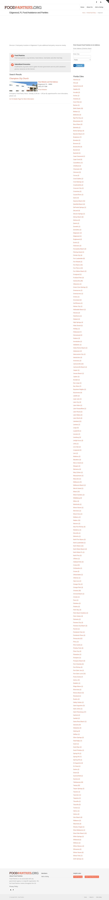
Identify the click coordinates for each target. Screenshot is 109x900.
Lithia (76, 443)
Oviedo (76, 597)
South (76, 744)
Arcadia (76, 92)
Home (82, 7)
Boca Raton (77, 124)
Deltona (76, 220)
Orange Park (78, 587)
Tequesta (77, 798)
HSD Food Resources (91, 877)
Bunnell (76, 150)
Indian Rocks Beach (80, 348)
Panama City (78, 622)
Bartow (76, 105)
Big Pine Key (78, 118)
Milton (76, 501)
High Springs (78, 322)
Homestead (77, 335)
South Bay (77, 747)
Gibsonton (77, 284)
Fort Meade (77, 261)
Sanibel (76, 718)
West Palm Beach (80, 833)
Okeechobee (78, 574)
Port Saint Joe (78, 670)
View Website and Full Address (48, 82)
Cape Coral (77, 159)
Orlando (77, 590)
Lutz (75, 453)
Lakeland (77, 421)
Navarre (76, 523)
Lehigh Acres (78, 440)
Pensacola (77, 638)
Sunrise (76, 779)
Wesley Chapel (78, 827)
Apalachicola (78, 86)
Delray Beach (78, 217)
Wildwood (77, 839)
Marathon (77, 459)
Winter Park (77, 855)
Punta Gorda (78, 677)
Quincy (76, 680)
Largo (76, 427)
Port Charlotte (78, 664)
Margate (76, 466)
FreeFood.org (78, 877)
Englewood (77, 239)
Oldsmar (76, 578)
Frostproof (77, 274)
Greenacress (78, 293)
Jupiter (76, 376)
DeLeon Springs (79, 214)
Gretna (76, 297)
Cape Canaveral (79, 156)
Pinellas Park (78, 648)
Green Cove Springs (80, 287)
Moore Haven (78, 507)
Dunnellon (77, 229)
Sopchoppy (77, 740)
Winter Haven (78, 852)
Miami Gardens (78, 495)
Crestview (77, 191)
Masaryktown (78, 475)
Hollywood (77, 332)
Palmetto (77, 619)
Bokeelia (76, 127)
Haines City (77, 306)
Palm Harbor (78, 616)
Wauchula (77, 823)
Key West (77, 386)
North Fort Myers (79, 539)
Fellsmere (77, 245)
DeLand (76, 210)
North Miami (78, 546)
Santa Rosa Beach (79, 721)
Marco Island (78, 463)
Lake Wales (77, 415)
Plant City (77, 651)
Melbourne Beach (79, 485)
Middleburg (77, 498)
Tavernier (77, 795)
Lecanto (76, 434)
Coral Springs (78, 182)
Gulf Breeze (77, 303)
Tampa (76, 785)
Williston (76, 843)
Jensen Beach (78, 373)
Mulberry (77, 517)
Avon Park (77, 102)
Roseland (77, 696)
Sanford (76, 715)
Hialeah (76, 319)
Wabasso (77, 820)
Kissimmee (77, 392)
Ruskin (76, 699)
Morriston (77, 511)
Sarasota (77, 724)
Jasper (76, 370)
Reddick (76, 683)
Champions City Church (19, 78)
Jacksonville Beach (80, 367)
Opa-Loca (77, 581)
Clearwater (77, 169)
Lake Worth (77, 418)
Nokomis (77, 536)
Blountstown (78, 121)
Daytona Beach (79, 201)
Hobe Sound (78, 325)
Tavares (76, 792)
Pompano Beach (79, 661)
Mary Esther (78, 472)
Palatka (76, 606)
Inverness (77, 360)
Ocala (76, 565)
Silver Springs (78, 737)
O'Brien (76, 558)
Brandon (76, 140)
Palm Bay (77, 610)
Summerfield (78, 776)
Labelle (76, 396)
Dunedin (76, 226)
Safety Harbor (78, 702)
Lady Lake (77, 399)
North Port (77, 555)
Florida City (77, 255)
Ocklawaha (77, 568)
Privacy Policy (13, 886)
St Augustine (78, 763)
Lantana (76, 424)
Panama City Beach (80, 625)
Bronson (76, 143)
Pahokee (77, 603)
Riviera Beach (78, 693)
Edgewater (77, 233)
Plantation (77, 654)
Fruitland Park (78, 277)
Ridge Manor (78, 686)
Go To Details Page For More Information (21, 99)
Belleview (77, 115)
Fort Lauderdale (79, 258)
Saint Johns (77, 709)
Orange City (78, 584)
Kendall (76, 380)
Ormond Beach (78, 594)
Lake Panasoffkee (79, 408)
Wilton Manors (78, 846)
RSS (10, 889)
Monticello (77, 504)
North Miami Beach (80, 549)
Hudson (76, 338)
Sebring (76, 731)
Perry (76, 641)
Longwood (77, 450)
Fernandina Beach (79, 249)
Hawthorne (77, 316)
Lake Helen (77, 405)
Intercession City (79, 354)
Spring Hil (77, 753)
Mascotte (77, 479)
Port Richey (77, 667)
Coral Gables (78, 178)
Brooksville (77, 146)
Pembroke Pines (79, 635)
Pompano (77, 657)
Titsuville (77, 801)
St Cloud (76, 766)
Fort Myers (78, 265)
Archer (76, 95)
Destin (76, 223)
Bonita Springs (78, 130)
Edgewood (77, 236)
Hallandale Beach (79, 309)
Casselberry (78, 162)
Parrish (76, 629)
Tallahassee (78, 782)
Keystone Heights (79, 389)
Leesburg (77, 437)
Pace (75, 600)
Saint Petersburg (79, 712)
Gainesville (78, 281)
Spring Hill (77, 756)
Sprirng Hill (77, 760)
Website (44, 89)
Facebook (13, 889)
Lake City (77, 402)
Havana (76, 313)
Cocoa (76, 175)
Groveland (77, 300)
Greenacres (77, 290)
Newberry (77, 530)
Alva (75, 83)
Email (39, 89)
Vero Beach (77, 817)
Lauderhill (77, 431)
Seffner (76, 734)
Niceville (76, 533)
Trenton (76, 808)
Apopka (76, 89)
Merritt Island (78, 488)
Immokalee (77, 341)
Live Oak (77, 447)
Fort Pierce (78, 268)
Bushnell (76, 153)
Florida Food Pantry (91, 12)
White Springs (78, 836)
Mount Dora (77, 514)
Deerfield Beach (79, 204)
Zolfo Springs (78, 859)
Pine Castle (77, 645)
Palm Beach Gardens (80, 613)
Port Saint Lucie (79, 673)
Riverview (77, 689)
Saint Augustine (79, 705)
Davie (76, 198)
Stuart (76, 772)
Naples (76, 520)
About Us (90, 7)
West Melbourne (79, 830)
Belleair (76, 111)
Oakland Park (78, 562)
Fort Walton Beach (79, 271)
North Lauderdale (79, 542)
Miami (76, 491)
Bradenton (77, 137)
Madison (76, 456)
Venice (76, 814)
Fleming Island (78, 252)
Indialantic (77, 344)
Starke (76, 769)
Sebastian (77, 728)
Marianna (77, 469)
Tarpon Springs (78, 788)
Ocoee (76, 571)
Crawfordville (78, 185)
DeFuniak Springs (79, 207)
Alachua (76, 79)
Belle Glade (78, 108)
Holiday (76, 328)
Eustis (76, 242)
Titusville (77, 804)
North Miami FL (78, 552)
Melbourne (77, 482)
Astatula (76, 99)
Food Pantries (23, 8)
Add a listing (99, 7)
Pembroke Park (79, 632)
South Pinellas (78, 750)
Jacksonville (78, 364)
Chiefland (77, 166)
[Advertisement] (54, 27)
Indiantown (77, 351)
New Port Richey (79, 526)
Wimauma (77, 849)
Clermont (77, 172)
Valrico (76, 811)
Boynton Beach (78, 134)
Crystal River (78, 194)
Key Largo (77, 383)
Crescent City (78, 188)
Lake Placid (77, 412)
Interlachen (77, 357)
